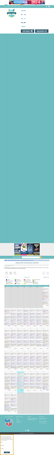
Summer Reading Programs (10, 176)
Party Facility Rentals (9, 144)
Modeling (8, 165)
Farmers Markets (9, 186)
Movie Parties (8, 142)
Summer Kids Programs (10, 175)
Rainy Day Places (9, 89)
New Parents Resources (10, 59)
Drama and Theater (9, 158)
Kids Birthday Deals (9, 141)
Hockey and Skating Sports (10, 207)
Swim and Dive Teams (10, 222)
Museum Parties (9, 143)
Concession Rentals (9, 132)
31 (11, 393)
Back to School (9, 228)
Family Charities (9, 55)
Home (5, 6)
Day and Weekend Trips (10, 71)
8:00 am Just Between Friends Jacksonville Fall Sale (7, 317)
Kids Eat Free (8, 189)
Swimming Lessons (9, 223)
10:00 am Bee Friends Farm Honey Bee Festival (46, 345)
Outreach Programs (9, 167)
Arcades (8, 66)
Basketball (8, 198)
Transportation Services (10, 51)
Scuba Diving (8, 216)
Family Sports (8, 202)
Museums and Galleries (10, 86)
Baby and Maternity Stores (10, 179)
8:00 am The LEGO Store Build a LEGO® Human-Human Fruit (14, 367)
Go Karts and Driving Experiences (11, 77)
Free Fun (8, 75)
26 (24, 372)
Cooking (8, 156)
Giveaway (19, 6)
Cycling (8, 201)
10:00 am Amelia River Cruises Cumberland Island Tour (20, 323)
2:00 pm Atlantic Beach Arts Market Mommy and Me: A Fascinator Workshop (7, 387)
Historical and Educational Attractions (11, 79)
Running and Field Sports (10, 215)
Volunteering (8, 177)
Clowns (8, 131)
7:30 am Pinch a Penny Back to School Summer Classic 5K (46, 296)
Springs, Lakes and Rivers (10, 94)
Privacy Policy (18, 422)
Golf (7, 204)
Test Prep (8, 50)
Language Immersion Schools (11, 42)
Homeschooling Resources (10, 58)
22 (43, 351)
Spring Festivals (9, 240)
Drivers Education (9, 159)
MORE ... (47, 305)
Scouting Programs (9, 170)
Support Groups (9, 61)
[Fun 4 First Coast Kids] (11, 13)
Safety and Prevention (10, 169)
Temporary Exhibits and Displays (11, 97)
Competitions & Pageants (28, 282)
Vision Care (8, 122)
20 (30, 351)
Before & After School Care (10, 37)
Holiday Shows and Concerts (10, 236)
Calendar (8, 6)
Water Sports (8, 225)
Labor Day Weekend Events (10, 237)
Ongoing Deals (9, 238)
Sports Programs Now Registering (11, 220)
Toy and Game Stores (10, 195)
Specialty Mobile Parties (10, 149)
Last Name (2, 448)
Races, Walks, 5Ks (27, 279)
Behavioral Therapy (9, 104)
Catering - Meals (9, 130)
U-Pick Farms (8, 242)
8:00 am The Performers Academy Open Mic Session (39, 345)
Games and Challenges (10, 76)
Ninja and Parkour (9, 211)
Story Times (8, 174)
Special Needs (18, 279)
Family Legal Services (10, 56)
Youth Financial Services (10, 63)
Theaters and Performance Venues (11, 98)
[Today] (15, 273)
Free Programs (9, 162)
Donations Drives (9, 231)
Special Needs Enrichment (10, 172)
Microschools (8, 44)
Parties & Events (7, 123)
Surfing (8, 221)
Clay (35, 4)
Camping (8, 69)
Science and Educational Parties (11, 147)
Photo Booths (8, 146)
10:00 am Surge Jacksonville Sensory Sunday (7, 323)
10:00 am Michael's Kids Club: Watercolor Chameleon (46, 360)
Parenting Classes (9, 168)
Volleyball (8, 224)
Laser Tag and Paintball (10, 82)
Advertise (15, 6)
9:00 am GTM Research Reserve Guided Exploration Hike (45, 302)
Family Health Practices (10, 113)
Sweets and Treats (9, 193)
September (45, 277)
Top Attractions (9, 99)
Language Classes (9, 164)
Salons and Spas (9, 91)
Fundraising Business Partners (11, 57)
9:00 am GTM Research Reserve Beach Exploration (45, 334)
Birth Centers (8, 105)
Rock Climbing (9, 213)
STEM (8, 173)
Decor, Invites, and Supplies (10, 134)
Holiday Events (36, 282)
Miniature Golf (9, 84)
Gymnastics (8, 205)
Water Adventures (9, 101)
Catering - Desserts (9, 129)
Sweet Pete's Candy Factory (45, 289)
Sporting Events (9, 282)
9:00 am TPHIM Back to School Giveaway (46, 317)
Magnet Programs (9, 43)
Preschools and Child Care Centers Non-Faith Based (13, 45)
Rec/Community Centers (10, 90)
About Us (18, 419)
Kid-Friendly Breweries (10, 188)
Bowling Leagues (9, 199)
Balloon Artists (9, 126)
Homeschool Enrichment (10, 163)
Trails (7, 100)
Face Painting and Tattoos (10, 136)
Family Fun (8, 279)
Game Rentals (9, 139)
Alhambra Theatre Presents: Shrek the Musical (45, 293)
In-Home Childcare (9, 41)
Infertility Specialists (9, 114)
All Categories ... (36, 283)
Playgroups (8, 60)
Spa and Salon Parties (10, 148)
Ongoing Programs (10, 283)
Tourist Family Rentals (10, 194)
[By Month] (6, 273)
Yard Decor (8, 150)
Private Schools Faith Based (10, 46)
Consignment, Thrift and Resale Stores (12, 184)
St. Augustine (21, 4)
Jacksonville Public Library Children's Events (20, 314)
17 (11, 351)
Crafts (8, 157)
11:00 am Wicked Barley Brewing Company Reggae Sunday (7, 405)
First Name (2, 445)
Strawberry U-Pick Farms (10, 241)
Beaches (8, 68)
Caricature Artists (9, 128)
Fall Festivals (8, 232)
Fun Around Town (7, 64)
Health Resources (7, 103)
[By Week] (11, 273)
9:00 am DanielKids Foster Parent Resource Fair (45, 357)
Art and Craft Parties (9, 125)
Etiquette (8, 160)
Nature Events (18, 283)
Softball (8, 219)
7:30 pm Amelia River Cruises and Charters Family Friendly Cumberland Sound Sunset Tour (7, 345)
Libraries (8, 83)
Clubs (7, 155)
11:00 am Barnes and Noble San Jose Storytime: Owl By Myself (46, 387)
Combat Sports (9, 200)
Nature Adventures (9, 87)
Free (25, 283)
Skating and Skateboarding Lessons (11, 217)
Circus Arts (8, 154)
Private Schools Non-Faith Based (11, 47)
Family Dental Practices (10, 112)
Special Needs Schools (10, 49)
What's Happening (7, 227)
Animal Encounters (9, 65)
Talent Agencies (9, 62)
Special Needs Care (9, 120)
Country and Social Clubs (10, 70)
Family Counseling (9, 111)
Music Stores (8, 190)
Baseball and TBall (9, 197)
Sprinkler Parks (9, 95)
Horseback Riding (9, 208)
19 (24, 351)
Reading (8, 48)
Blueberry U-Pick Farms (10, 230)
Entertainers (8, 135)
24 (11, 372)
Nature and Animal (9, 166)
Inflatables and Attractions (10, 140)
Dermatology (8, 110)
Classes (17, 282)
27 (30, 372)
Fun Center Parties (9, 138)
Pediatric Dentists (9, 118)
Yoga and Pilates (9, 226)
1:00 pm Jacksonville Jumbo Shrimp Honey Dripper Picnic (7, 409)
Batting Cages (9, 67)
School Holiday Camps (10, 35)
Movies (8, 85)
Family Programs (9, 161)
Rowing (8, 214)
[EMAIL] (47, 273)
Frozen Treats (9, 187)
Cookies (8, 133)
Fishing (8, 74)
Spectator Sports (9, 92)
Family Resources (7, 54)
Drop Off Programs (9, 38)
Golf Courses (8, 78)
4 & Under (8, 152)
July (7, 277)
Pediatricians (8, 119)
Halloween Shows (9, 233)
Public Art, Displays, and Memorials (11, 88)
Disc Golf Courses (9, 72)
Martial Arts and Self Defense (10, 210)
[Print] (43, 273)
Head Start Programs (9, 40)
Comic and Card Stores (10, 183)
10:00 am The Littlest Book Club (7, 398)
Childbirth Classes (9, 107)
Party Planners (9, 145)
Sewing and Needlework (10, 171)
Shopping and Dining (8, 178)
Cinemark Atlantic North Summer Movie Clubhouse (26, 320)
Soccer (8, 218)
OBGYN (8, 115)
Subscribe (6, 452)
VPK (7, 53)
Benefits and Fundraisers (10, 229)
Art (7, 153)
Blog (22, 6)
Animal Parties (9, 124)
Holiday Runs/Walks (9, 235)
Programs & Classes (8, 151)
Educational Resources (10, 39)
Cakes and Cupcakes (9, 127)
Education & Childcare (8, 36)
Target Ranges (9, 96)
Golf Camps (8, 34)
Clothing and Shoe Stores (10, 182)
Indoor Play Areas (9, 80)
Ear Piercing (8, 185)
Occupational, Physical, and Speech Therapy (12, 116)
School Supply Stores (9, 192)
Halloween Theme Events (10, 234)
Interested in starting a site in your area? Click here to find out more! (33, 419)
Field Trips (8, 73)
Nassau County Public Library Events (26, 313)
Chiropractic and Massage (10, 108)
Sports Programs (7, 196)
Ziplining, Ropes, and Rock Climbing (11, 102)
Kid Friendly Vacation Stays (10, 81)
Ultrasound (8, 121)
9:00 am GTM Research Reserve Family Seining (45, 320)
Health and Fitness (9, 206)
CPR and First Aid (9, 109)
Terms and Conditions (19, 421)
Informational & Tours (37, 279)
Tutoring (8, 52)
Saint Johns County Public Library (26, 310)
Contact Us (18, 420)
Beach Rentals (9, 180)
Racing (8, 212)
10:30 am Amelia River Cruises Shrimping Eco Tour (46, 367)
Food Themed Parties (9, 137)
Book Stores (8, 181)
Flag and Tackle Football (10, 203)
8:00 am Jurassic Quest (45, 299)
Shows (8, 239)
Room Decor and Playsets (10, 191)
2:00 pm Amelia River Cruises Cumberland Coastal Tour (7, 341)
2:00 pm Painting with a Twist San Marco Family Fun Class (7, 381)
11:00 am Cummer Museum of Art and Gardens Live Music (45, 384)
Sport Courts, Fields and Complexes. (11, 93)
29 (43, 372)
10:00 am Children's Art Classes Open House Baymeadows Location (45, 338)
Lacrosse (8, 209)
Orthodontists (8, 117)
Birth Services (8, 106)
